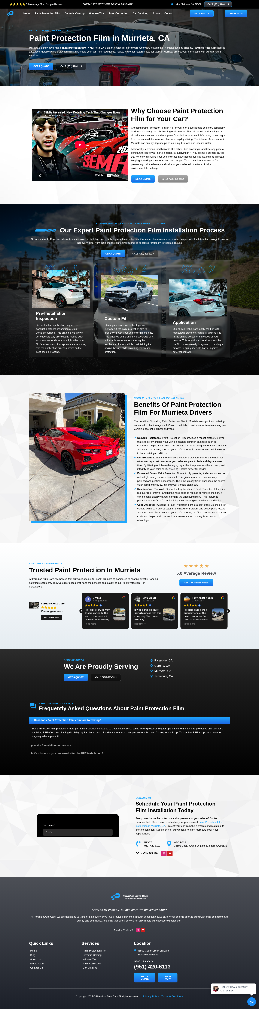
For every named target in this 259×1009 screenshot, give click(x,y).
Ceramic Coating (75, 13)
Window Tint (96, 13)
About (156, 13)
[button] (227, 611)
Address (180, 842)
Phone (147, 842)
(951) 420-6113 (152, 967)
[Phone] (138, 843)
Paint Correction (118, 13)
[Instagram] (164, 853)
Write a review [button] (52, 617)
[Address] (169, 843)
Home (26, 13)
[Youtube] (170, 853)
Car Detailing (140, 13)
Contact (169, 13)
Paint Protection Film (47, 13)
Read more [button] (129, 624)
